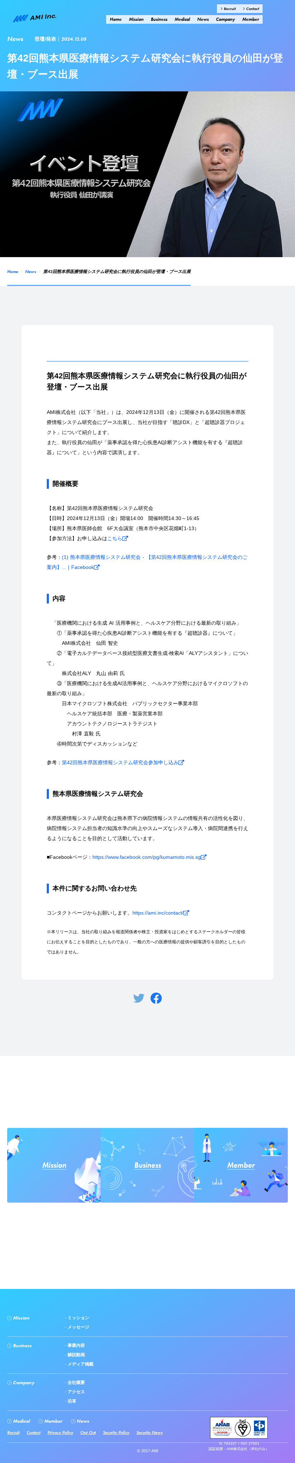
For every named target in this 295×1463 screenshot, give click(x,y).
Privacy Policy (60, 1432)
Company (225, 19)
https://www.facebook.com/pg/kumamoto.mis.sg (146, 857)
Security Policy (116, 1432)
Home (12, 271)
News (30, 271)
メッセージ (77, 1327)
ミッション (77, 1317)
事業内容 (75, 1345)
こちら (114, 538)
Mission (136, 19)
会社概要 (75, 1382)
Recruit (229, 8)
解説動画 (75, 1354)
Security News (149, 1432)
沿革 (71, 1401)
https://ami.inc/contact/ (157, 913)
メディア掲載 (80, 1364)
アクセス (75, 1391)
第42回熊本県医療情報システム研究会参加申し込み (120, 762)
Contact (252, 8)
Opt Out (88, 1432)
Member (250, 19)
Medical (182, 19)
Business (159, 19)
